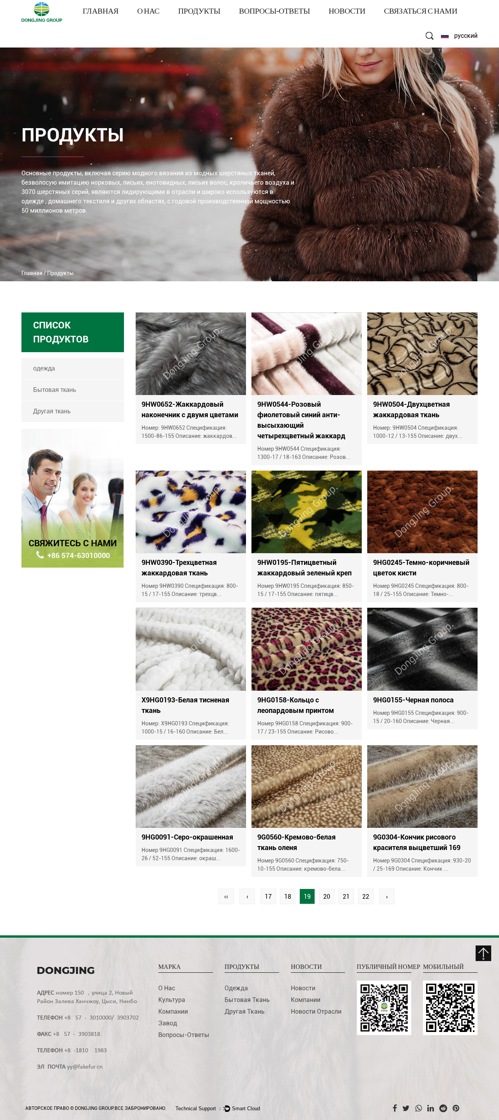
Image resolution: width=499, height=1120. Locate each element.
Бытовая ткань (54, 389)
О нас (148, 12)
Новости (347, 12)
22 (365, 896)
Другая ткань (52, 411)
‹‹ (226, 896)
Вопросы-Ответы (274, 12)
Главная (101, 12)
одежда (44, 368)
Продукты (199, 12)
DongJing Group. (95, 1108)
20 (326, 896)
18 (287, 896)
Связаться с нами (420, 12)
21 (346, 896)
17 (268, 896)
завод (167, 1023)
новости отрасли (316, 1011)
